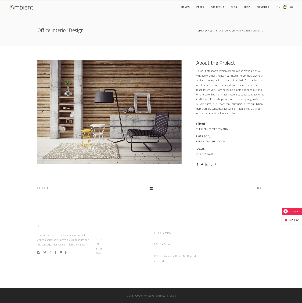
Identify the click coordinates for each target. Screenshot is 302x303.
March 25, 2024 (162, 228)
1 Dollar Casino (162, 232)
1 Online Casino (162, 244)
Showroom (228, 31)
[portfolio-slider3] (109, 112)
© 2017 (130, 295)
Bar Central (212, 31)
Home (199, 31)
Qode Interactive (144, 295)
